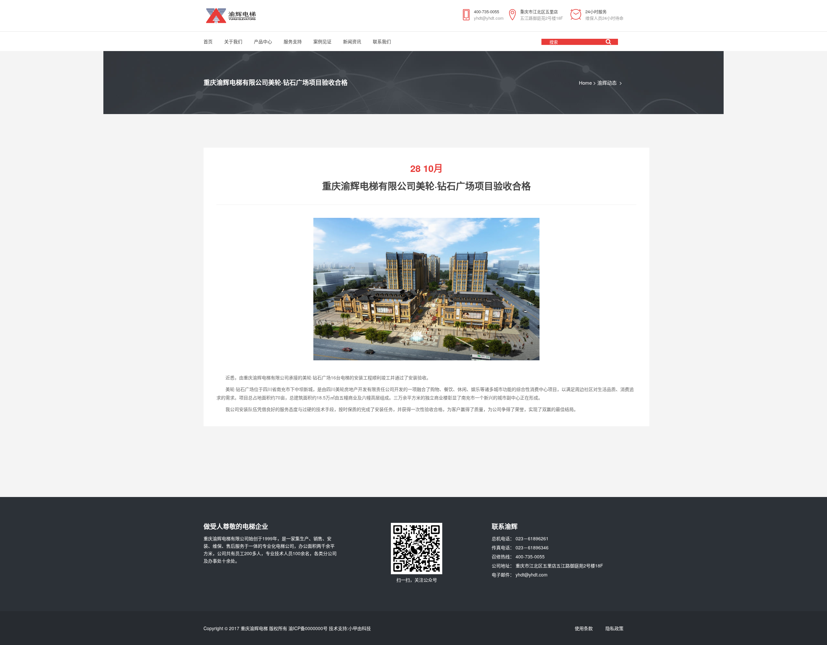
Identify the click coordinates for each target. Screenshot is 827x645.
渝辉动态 (607, 82)
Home (585, 82)
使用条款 (584, 628)
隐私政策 (614, 628)
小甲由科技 (359, 628)
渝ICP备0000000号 (308, 628)
